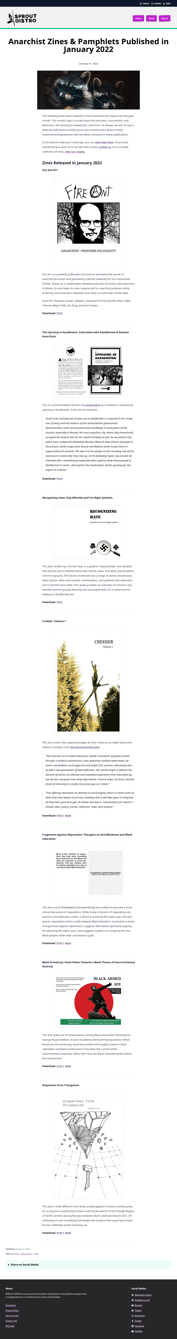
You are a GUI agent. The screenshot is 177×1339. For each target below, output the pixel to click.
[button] (166, 3)
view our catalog (75, 151)
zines (36, 1253)
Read (68, 815)
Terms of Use (12, 1315)
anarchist (15, 1253)
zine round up (26, 1253)
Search (146, 3)
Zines (151, 18)
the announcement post (84, 747)
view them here (104, 142)
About (164, 18)
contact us (105, 147)
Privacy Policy (12, 1310)
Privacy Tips (11, 1320)
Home (138, 18)
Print (59, 313)
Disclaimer (11, 1305)
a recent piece (91, 405)
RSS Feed (10, 1326)
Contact (157, 3)
